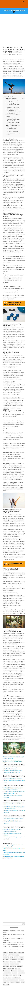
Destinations (5, 957)
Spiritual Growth (12, 113)
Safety (9, 973)
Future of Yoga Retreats (11, 130)
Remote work (14, 970)
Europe (15, 957)
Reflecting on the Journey (13, 123)
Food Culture (5, 959)
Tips (10, 975)
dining (11, 957)
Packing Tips (17, 968)
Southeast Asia (21, 973)
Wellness (17, 982)
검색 (23, 924)
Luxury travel (13, 966)
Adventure (5, 952)
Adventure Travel (12, 952)
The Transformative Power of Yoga (13, 108)
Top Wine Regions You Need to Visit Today (13, 942)
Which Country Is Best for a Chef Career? (13, 818)
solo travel (14, 973)
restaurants (20, 970)
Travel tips (22, 980)
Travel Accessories (7, 977)
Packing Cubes (11, 968)
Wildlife (22, 982)
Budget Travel (21, 952)
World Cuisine (6, 984)
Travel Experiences (7, 980)
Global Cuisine (13, 961)
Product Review (6, 970)
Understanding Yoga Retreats (12, 103)
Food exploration (13, 959)
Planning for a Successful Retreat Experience (12, 115)
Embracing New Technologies (14, 132)
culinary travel (11, 954)
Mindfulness (19, 966)
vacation (12, 982)
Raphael (6, 54)
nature (4, 968)
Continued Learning (12, 128)
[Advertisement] (14, 32)
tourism (14, 975)
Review (4, 973)
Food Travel (21, 959)
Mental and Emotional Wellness (15, 111)
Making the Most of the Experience (13, 120)
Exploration (21, 957)
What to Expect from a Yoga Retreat (14, 105)
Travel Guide (15, 980)
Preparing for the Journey (13, 117)
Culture (17, 954)
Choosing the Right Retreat (14, 107)
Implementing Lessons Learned (14, 122)
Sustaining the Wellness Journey (12, 125)
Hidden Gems (6, 964)
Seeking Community (12, 126)
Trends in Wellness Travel (13, 131)
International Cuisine (15, 964)
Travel (19, 975)
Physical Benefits (12, 110)
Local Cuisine (6, 966)
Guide (19, 961)
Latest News (19, 54)
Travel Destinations (16, 977)
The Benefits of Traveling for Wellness (14, 101)
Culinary (5, 954)
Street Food (5, 975)
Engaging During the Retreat (14, 119)
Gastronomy (5, 961)
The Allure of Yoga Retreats (11, 98)
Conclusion (8, 134)
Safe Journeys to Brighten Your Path (12, 820)
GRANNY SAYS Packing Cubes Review (13, 778)
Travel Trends (6, 982)
